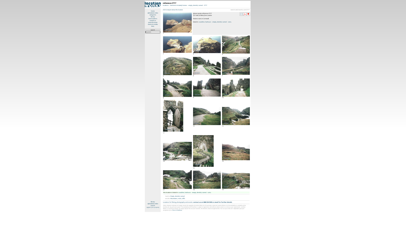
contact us (153, 20)
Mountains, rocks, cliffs (177, 198)
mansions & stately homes (178, 5)
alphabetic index (152, 13)
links (152, 26)
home (153, 11)
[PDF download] (244, 15)
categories (152, 15)
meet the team (152, 22)
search (153, 205)
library (153, 17)
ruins (229, 22)
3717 (205, 5)
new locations (152, 19)
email (216, 202)
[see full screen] (241, 14)
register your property (152, 207)
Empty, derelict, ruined (177, 196)
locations (166, 5)
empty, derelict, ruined (195, 5)
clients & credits (153, 24)
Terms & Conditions (177, 210)
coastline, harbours (205, 22)
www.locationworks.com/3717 (240, 10)
